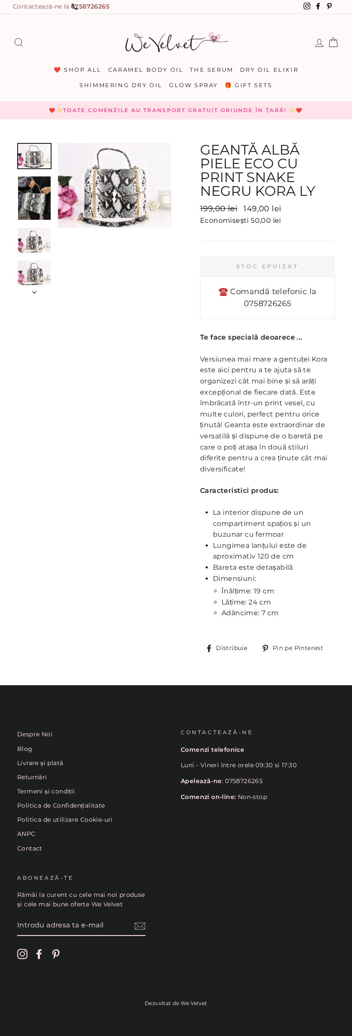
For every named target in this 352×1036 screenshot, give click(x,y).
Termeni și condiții (46, 791)
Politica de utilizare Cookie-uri (65, 819)
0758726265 (90, 6)
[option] (176, 110)
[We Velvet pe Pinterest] (56, 954)
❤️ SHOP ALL (78, 69)
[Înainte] (34, 290)
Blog (25, 748)
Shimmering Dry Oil (121, 85)
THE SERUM (211, 69)
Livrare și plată (40, 763)
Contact (29, 848)
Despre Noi (34, 734)
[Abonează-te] (140, 925)
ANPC (26, 833)
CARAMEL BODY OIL (146, 69)
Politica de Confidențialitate (61, 805)
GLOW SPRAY (193, 85)
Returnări (32, 777)
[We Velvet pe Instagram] (22, 954)
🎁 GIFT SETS (249, 85)
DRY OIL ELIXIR (269, 69)
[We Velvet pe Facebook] (39, 954)
